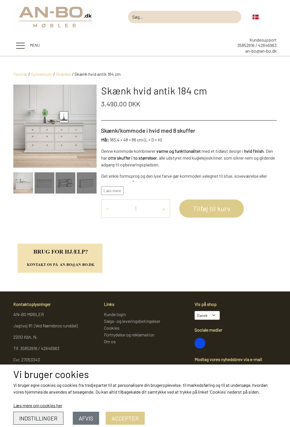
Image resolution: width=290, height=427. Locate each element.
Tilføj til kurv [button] (211, 208)
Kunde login (115, 314)
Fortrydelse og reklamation (129, 334)
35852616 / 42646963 (257, 45)
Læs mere (112, 190)
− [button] (107, 208)
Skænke (63, 74)
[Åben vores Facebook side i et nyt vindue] (200, 343)
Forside (20, 74)
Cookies (112, 328)
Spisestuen (41, 74)
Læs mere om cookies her (37, 405)
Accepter (125, 418)
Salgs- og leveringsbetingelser (132, 321)
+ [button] (163, 208)
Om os (110, 341)
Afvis (86, 418)
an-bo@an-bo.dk (261, 50)
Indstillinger (38, 418)
